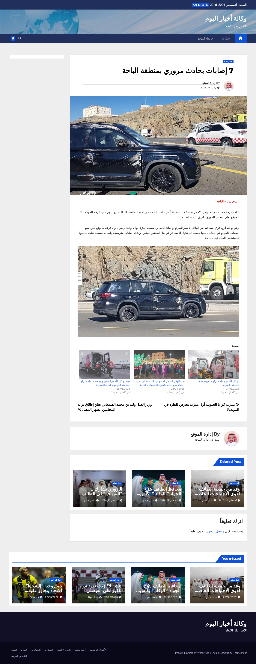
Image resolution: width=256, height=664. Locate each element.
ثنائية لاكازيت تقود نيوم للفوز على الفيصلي (100, 588)
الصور (14, 649)
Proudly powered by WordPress (192, 652)
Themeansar (240, 652)
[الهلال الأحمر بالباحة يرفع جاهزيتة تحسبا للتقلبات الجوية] (213, 364)
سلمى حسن (207, 500)
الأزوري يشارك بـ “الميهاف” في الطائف (102, 491)
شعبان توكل (93, 597)
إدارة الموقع (208, 82)
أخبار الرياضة (115, 580)
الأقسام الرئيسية (97, 649)
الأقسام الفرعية (19, 656)
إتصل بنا (226, 38)
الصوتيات (36, 649)
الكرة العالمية (64, 649)
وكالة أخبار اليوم (226, 18)
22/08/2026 (230, 597)
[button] (19, 38)
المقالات (48, 649)
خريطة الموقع (205, 38)
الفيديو (24, 649)
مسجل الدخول (215, 531)
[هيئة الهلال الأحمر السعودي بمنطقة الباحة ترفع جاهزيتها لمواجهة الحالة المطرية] (104, 364)
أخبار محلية (228, 61)
